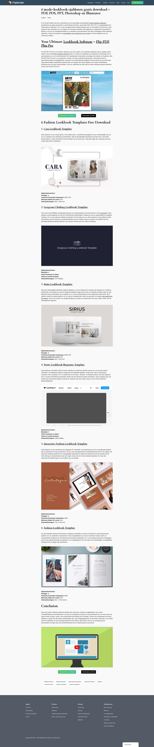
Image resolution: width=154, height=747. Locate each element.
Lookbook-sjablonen (74, 684)
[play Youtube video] (77, 647)
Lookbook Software (77, 42)
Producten (97, 2)
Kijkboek (100, 681)
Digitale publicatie (61, 681)
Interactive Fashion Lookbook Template (65, 443)
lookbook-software (63, 54)
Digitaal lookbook (48, 681)
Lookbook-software (61, 684)
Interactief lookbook (89, 681)
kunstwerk (104, 213)
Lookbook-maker (48, 684)
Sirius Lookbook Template (58, 284)
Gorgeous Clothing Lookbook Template (66, 207)
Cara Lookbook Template (58, 129)
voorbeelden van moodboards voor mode (76, 33)
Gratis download (137, 2)
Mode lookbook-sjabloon (74, 681)
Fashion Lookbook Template (59, 528)
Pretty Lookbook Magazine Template (64, 364)
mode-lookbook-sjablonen (97, 23)
